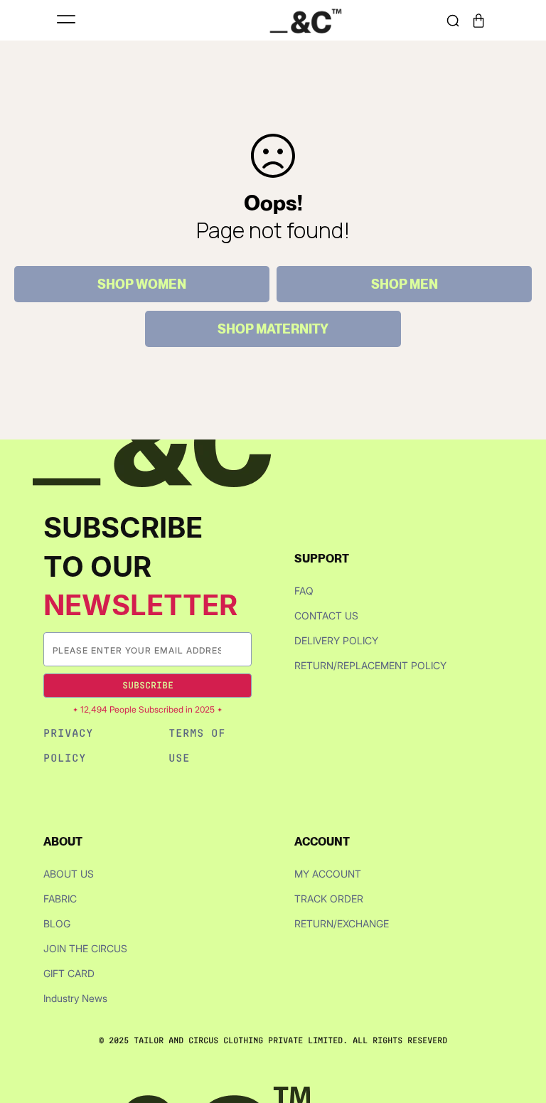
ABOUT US (68, 874)
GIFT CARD (69, 973)
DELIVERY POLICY (336, 640)
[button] (478, 20)
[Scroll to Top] (520, 1027)
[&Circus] (306, 20)
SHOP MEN (404, 284)
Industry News (75, 998)
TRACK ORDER (328, 898)
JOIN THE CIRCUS (85, 948)
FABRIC (60, 898)
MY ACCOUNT (327, 874)
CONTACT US (326, 615)
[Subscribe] (240, 649)
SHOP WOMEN (141, 284)
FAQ (304, 591)
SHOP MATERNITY (273, 328)
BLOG (56, 923)
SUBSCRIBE (147, 685)
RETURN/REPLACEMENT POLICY (370, 665)
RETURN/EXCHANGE (341, 923)
